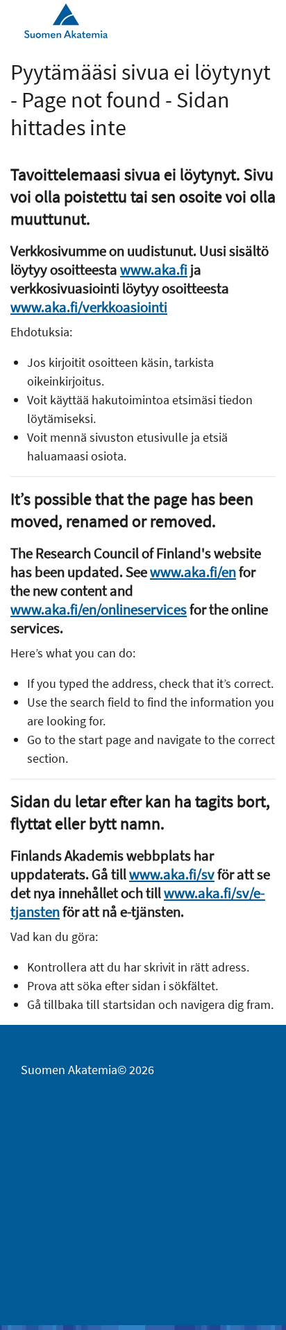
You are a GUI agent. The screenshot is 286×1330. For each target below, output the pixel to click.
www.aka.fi (153, 269)
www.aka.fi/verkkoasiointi (88, 306)
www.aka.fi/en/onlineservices (98, 609)
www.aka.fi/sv (171, 874)
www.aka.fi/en (193, 571)
